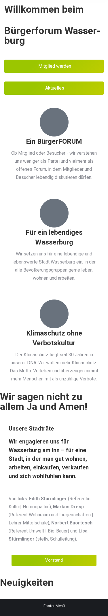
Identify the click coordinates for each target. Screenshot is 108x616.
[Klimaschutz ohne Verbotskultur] (54, 314)
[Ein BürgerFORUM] (54, 122)
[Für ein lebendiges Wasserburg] (54, 213)
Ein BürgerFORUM (54, 141)
